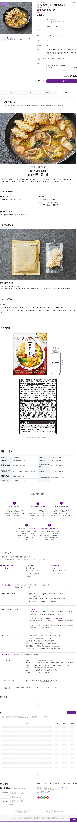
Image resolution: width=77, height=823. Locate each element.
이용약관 (59, 783)
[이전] (36, 704)
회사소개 (39, 783)
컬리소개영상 (44, 783)
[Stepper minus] (73, 68)
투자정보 (50, 783)
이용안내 (72, 783)
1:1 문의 (28, 717)
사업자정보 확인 (64, 787)
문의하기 (71, 713)
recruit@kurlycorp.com (45, 791)
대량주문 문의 (5, 801)
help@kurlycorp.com (9, 804)
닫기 (71, 586)
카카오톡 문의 (5, 792)
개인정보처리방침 (66, 783)
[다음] (40, 704)
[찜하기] (30, 38)
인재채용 (55, 783)
